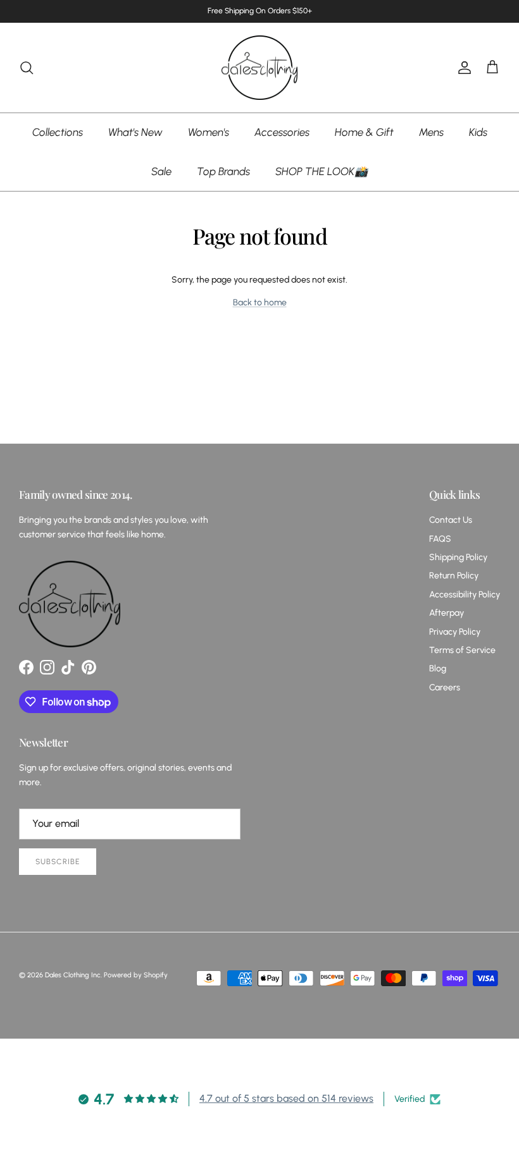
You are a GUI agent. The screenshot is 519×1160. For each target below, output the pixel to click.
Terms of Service (462, 650)
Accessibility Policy (464, 594)
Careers (444, 687)
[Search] (26, 67)
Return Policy (453, 575)
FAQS (440, 539)
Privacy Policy (454, 631)
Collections (57, 132)
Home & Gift (364, 132)
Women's (208, 132)
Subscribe (57, 861)
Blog (437, 668)
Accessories (282, 132)
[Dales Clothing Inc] (259, 68)
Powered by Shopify (136, 975)
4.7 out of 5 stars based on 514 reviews (286, 1098)
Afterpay (446, 612)
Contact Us (450, 520)
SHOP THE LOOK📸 (321, 171)
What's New (135, 132)
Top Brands (223, 171)
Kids (478, 132)
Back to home (260, 302)
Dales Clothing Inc (73, 975)
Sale (161, 171)
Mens (431, 132)
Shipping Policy (458, 557)
